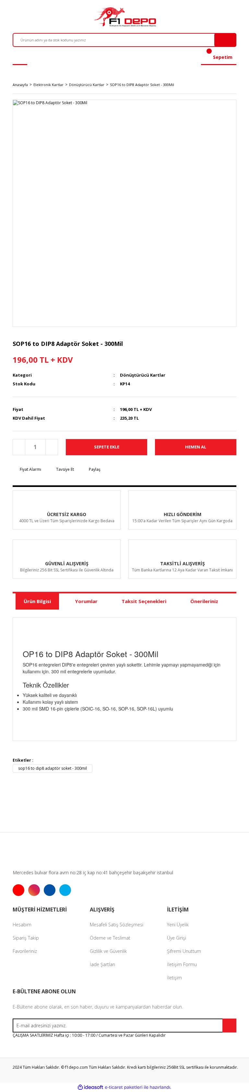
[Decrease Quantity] (19, 447)
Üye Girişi (176, 938)
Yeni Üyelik (178, 924)
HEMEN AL (195, 447)
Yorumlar (86, 601)
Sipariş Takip (26, 938)
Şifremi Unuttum (184, 951)
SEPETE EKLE (106, 447)
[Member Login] (20, 57)
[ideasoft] (90, 1088)
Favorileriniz (25, 951)
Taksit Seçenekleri (144, 601)
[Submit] (229, 1025)
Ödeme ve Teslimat (110, 938)
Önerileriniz (204, 601)
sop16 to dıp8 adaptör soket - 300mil (52, 768)
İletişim (174, 978)
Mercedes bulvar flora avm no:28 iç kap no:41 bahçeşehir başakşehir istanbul (93, 872)
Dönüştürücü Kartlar (142, 375)
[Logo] (124, 17)
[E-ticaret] (124, 1087)
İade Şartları (102, 964)
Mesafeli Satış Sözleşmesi (116, 924)
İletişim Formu (182, 964)
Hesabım (22, 924)
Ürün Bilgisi (37, 601)
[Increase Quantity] (51, 447)
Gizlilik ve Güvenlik (108, 951)
